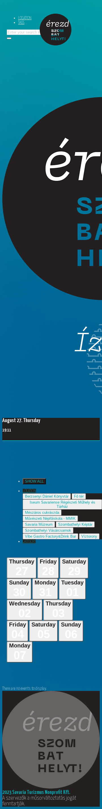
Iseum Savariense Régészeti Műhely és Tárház (62, 504)
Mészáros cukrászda (42, 512)
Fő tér (79, 496)
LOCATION (24, 18)
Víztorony (89, 536)
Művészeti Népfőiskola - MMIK (50, 518)
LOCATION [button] (29, 491)
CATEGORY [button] (29, 541)
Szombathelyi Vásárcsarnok (48, 530)
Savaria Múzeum (39, 524)
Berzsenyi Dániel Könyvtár (47, 496)
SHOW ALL (34, 481)
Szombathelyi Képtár (75, 524)
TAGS (21, 22)
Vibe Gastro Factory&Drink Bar (50, 536)
